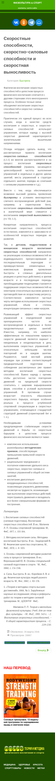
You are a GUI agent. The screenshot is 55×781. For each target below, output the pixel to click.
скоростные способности (39, 642)
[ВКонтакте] (16, 22)
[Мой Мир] (39, 22)
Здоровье (24, 764)
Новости (29, 768)
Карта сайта (32, 8)
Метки (41, 768)
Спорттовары (13, 768)
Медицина (10, 764)
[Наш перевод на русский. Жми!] (21, 700)
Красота (38, 764)
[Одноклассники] (23, 22)
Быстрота (25, 80)
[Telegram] (31, 22)
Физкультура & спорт (27, 2)
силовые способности (14, 642)
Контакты (22, 8)
